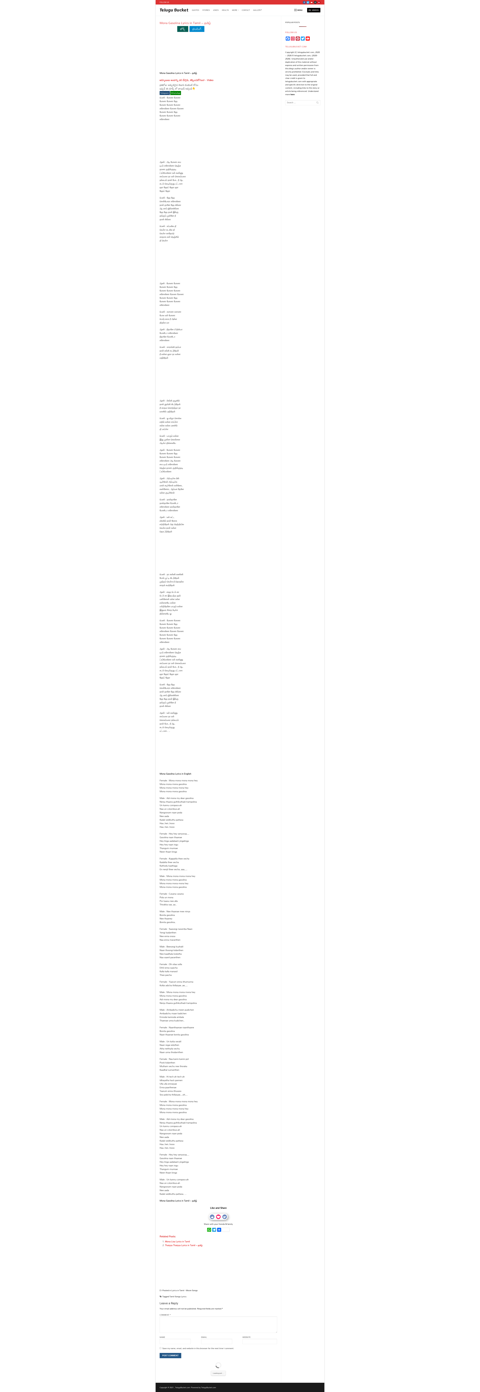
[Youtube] (311, 2)
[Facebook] (304, 2)
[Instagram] (315, 2)
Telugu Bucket (174, 10)
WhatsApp (175, 93)
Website (246, 1337)
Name (162, 1337)
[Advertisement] (218, 52)
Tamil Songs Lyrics (178, 1296)
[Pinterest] (319, 2)
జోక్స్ (182, 29)
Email (204, 1337)
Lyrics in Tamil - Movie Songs (184, 1290)
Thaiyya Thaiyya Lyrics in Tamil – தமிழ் (183, 1245)
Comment (165, 1315)
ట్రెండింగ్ (197, 29)
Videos (315, 10)
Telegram (164, 93)
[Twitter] (307, 2)
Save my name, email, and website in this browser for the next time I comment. (198, 1348)
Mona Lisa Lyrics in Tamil (177, 1241)
